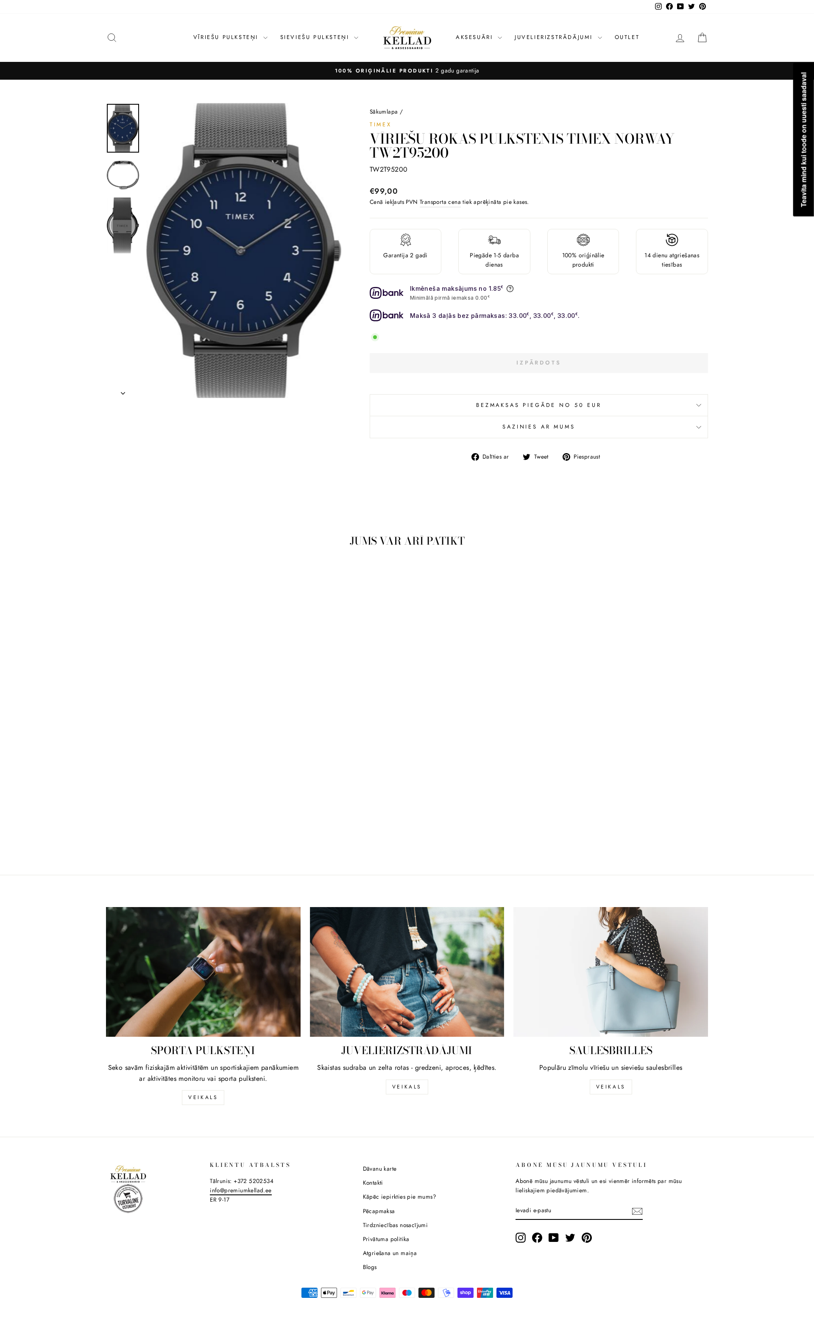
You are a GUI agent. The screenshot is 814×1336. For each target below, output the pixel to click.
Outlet (627, 37)
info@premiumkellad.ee (240, 1190)
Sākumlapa (384, 111)
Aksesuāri (476, 37)
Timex (381, 124)
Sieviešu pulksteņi (316, 37)
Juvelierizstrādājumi (555, 37)
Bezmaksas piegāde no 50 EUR (539, 405)
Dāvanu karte (380, 1168)
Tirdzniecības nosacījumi (395, 1225)
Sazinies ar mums (538, 427)
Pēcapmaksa (379, 1211)
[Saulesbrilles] (610, 972)
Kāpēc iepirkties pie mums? (399, 1196)
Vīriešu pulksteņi (227, 37)
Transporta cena (440, 202)
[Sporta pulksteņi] (203, 972)
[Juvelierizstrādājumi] (407, 972)
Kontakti (373, 1182)
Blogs (370, 1267)
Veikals (203, 1097)
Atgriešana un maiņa (390, 1253)
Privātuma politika (386, 1239)
